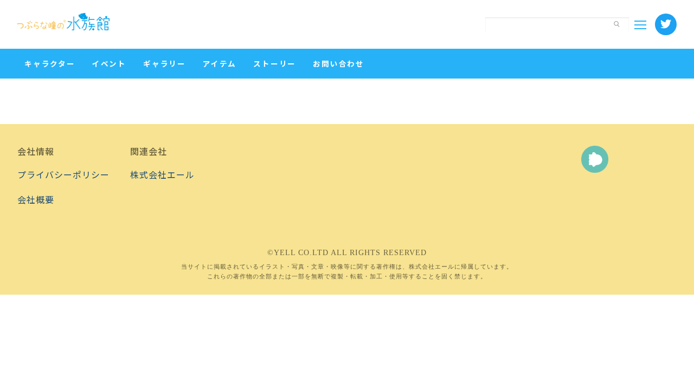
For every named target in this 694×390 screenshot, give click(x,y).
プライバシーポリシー (63, 174)
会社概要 (35, 199)
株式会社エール (162, 174)
